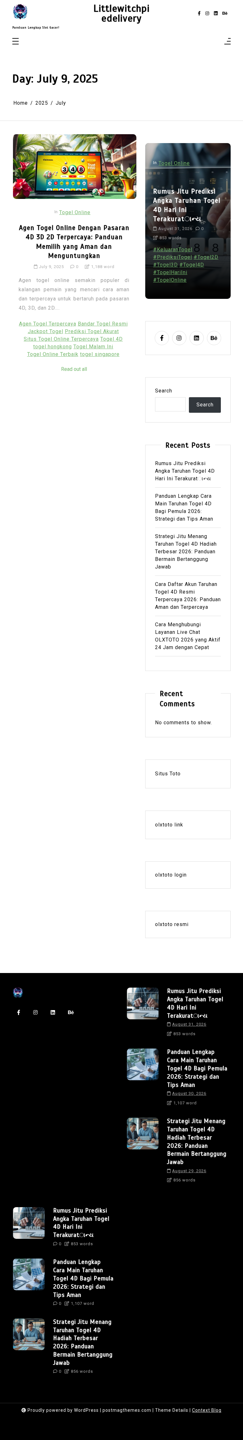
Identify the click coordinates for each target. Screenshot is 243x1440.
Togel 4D (111, 339)
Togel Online (74, 212)
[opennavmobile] (227, 42)
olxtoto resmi (172, 924)
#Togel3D (165, 265)
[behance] (224, 13)
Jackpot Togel (45, 331)
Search (163, 391)
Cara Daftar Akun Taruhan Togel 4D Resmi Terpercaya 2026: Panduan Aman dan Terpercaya (188, 595)
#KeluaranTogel (172, 250)
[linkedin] (216, 13)
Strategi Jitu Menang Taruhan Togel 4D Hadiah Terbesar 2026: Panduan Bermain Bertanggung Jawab (186, 551)
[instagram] (207, 13)
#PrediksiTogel (172, 257)
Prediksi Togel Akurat (92, 331)
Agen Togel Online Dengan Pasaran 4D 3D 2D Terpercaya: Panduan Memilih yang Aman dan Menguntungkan (74, 242)
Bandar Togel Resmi (103, 324)
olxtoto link (169, 825)
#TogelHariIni (170, 272)
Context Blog (206, 1410)
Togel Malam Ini (93, 347)
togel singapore (100, 354)
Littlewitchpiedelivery (121, 13)
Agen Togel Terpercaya (47, 324)
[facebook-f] (199, 13)
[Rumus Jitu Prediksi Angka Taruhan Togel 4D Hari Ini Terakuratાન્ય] (143, 1014)
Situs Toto (168, 774)
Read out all (74, 369)
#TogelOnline (170, 280)
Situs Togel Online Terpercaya (61, 339)
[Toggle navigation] (15, 42)
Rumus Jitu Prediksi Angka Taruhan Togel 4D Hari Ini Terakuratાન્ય (187, 205)
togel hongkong (52, 347)
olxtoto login (171, 875)
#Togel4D (191, 265)
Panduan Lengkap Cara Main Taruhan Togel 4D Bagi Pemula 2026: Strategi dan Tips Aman (184, 507)
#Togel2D (206, 257)
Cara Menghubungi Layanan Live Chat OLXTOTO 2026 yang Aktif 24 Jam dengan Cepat (188, 635)
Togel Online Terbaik (52, 354)
